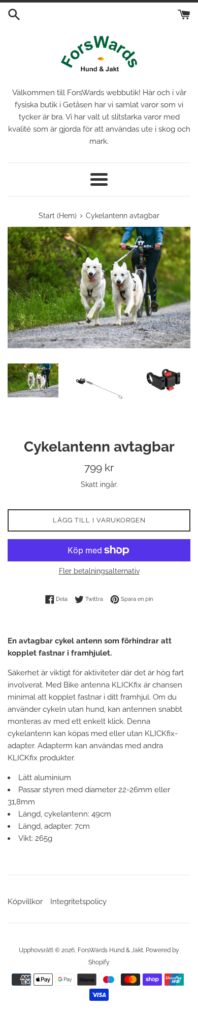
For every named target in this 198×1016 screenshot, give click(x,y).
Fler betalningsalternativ (99, 571)
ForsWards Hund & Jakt (110, 950)
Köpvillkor (25, 901)
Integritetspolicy (78, 901)
